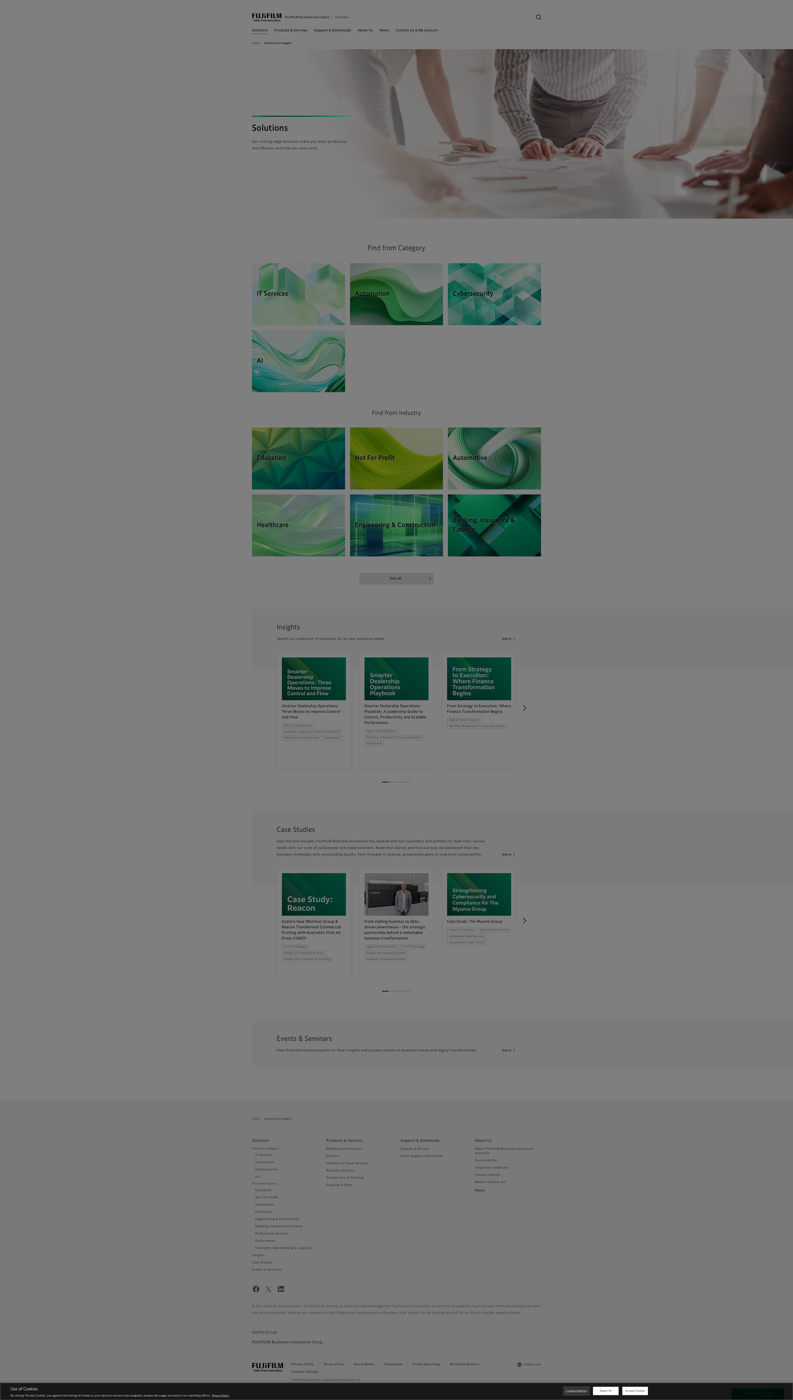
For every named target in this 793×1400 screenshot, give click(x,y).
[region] (396, 1391)
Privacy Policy (220, 1395)
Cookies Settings (576, 1390)
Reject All (605, 1390)
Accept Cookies (635, 1390)
